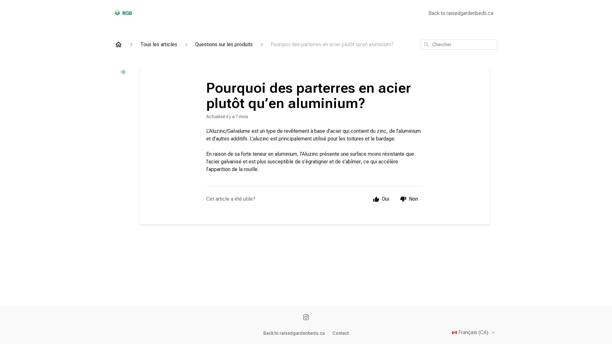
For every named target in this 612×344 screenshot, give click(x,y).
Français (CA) (473, 332)
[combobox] (459, 44)
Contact (340, 333)
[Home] (118, 44)
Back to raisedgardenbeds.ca (460, 13)
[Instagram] (306, 317)
